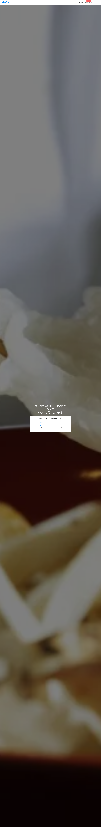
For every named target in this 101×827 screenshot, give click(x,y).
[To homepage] (6, 2)
